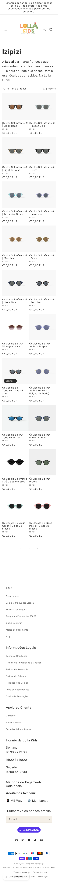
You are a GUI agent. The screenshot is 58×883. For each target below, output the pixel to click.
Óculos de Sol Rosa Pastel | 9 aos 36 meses (40, 526)
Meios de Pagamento (17, 629)
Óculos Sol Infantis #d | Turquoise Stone (15, 213)
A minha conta (13, 722)
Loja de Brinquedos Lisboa (20, 603)
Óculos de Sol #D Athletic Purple (39, 345)
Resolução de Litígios (17, 682)
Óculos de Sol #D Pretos (39, 480)
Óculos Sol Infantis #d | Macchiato (15, 257)
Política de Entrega (16, 676)
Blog (8, 636)
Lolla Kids (25, 864)
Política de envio (40, 872)
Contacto (11, 715)
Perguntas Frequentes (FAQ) (21, 616)
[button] (6, 29)
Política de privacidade (45, 867)
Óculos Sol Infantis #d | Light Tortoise (15, 168)
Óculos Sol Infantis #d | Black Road (15, 124)
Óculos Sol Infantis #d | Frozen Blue (42, 124)
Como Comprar (14, 623)
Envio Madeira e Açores (18, 729)
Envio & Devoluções (16, 609)
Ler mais (6, 80)
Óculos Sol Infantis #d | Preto (42, 168)
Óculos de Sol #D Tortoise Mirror (12, 436)
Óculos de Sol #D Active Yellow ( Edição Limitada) (39, 390)
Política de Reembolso (17, 669)
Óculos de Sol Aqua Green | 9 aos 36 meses (13, 526)
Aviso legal (43, 877)
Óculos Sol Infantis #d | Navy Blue (15, 301)
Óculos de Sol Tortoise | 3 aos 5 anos (12, 390)
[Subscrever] (48, 819)
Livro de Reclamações (17, 689)
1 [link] (21, 548)
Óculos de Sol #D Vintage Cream (12, 345)
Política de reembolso (22, 867)
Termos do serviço (22, 872)
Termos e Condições (16, 656)
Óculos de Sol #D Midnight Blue (39, 436)
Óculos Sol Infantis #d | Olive (42, 257)
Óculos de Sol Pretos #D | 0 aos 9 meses (14, 480)
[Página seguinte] (37, 548)
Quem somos (12, 596)
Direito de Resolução (17, 696)
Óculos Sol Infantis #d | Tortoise (42, 301)
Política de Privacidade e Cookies (23, 662)
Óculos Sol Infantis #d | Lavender (42, 213)
